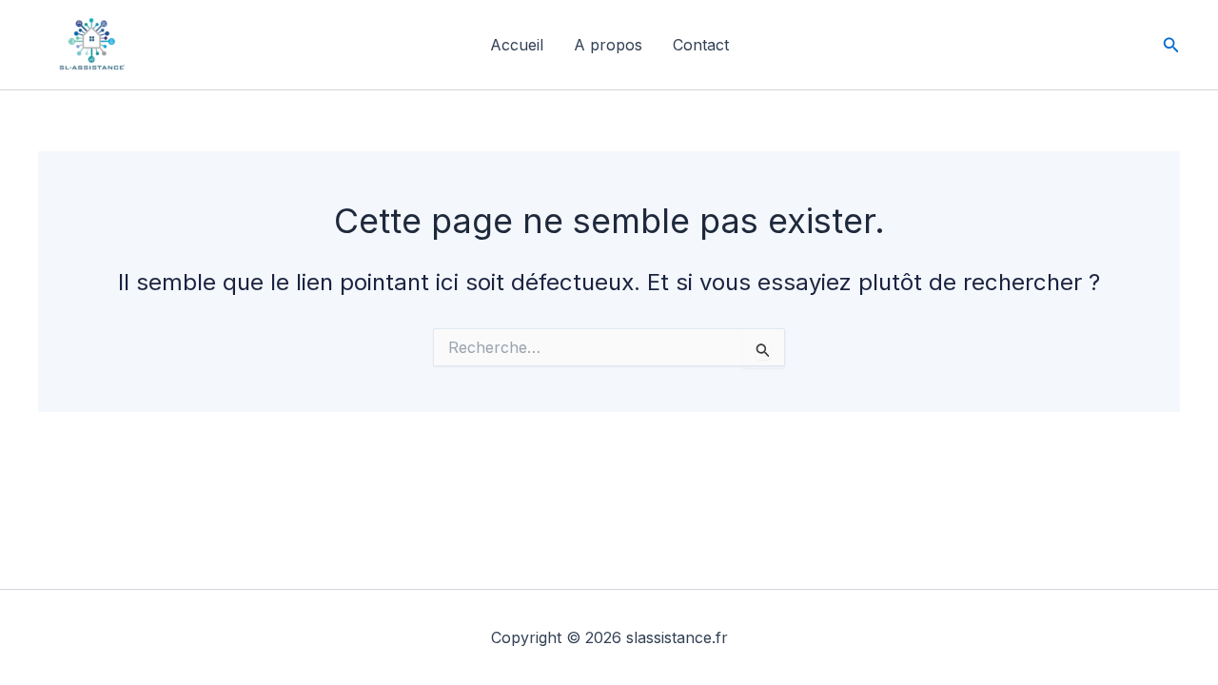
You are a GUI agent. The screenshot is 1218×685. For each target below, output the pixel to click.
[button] (1171, 45)
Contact (701, 44)
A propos (608, 44)
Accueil (516, 44)
